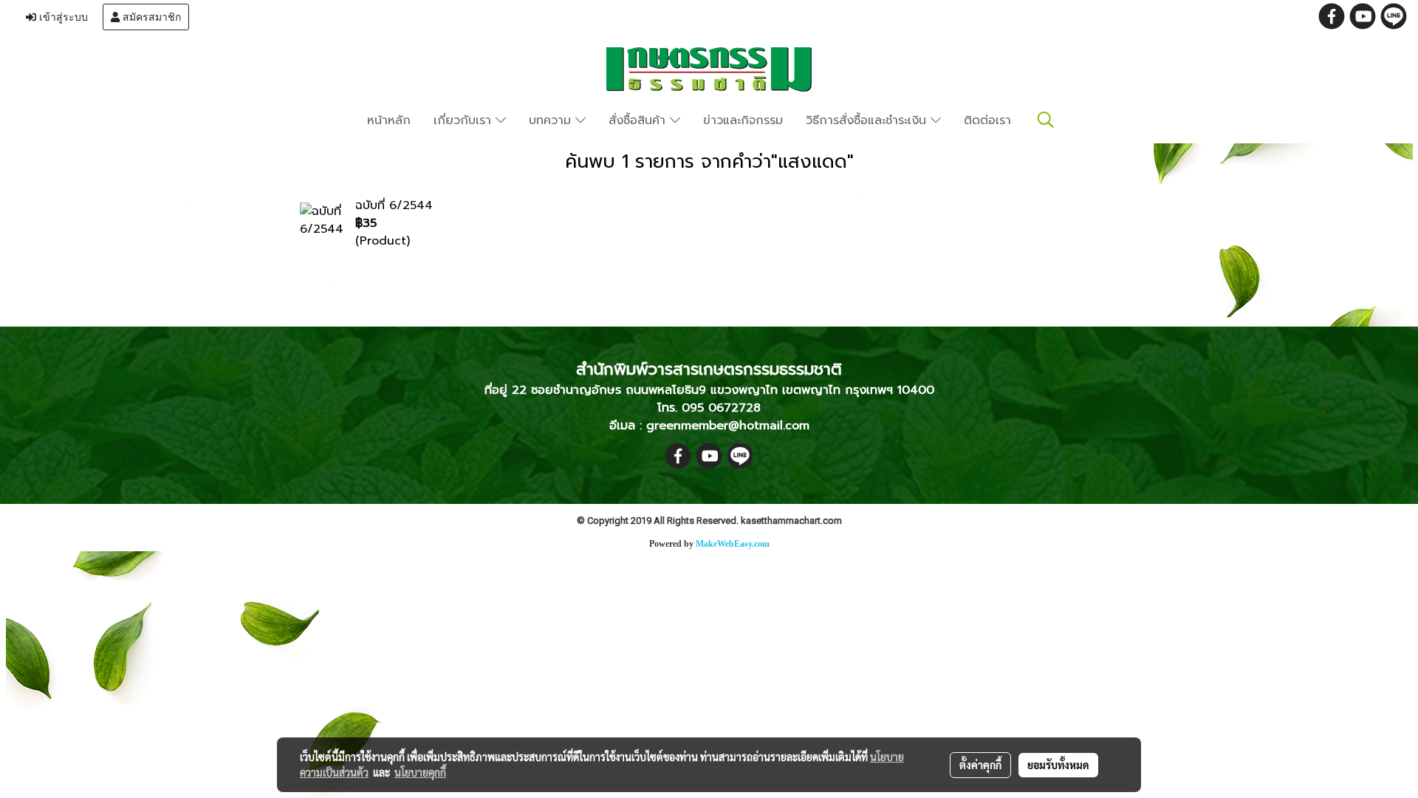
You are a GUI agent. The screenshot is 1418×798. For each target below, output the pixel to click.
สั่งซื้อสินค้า (639, 120)
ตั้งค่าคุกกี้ (980, 764)
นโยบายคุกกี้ (420, 772)
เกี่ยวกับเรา (465, 120)
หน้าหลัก (389, 120)
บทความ (552, 120)
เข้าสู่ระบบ (62, 17)
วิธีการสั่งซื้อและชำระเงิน (868, 120)
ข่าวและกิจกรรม (743, 120)
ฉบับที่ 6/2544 (394, 205)
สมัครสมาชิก (150, 17)
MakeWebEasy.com (733, 544)
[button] (1046, 120)
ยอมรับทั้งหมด (1058, 764)
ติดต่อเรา (987, 120)
